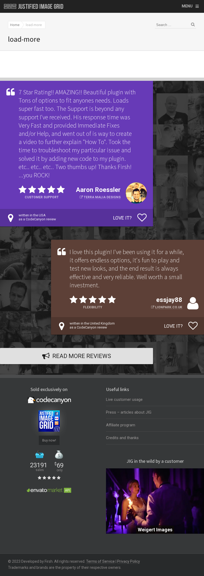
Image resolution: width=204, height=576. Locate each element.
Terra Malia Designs (102, 197)
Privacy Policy (128, 561)
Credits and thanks (122, 437)
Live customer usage (124, 399)
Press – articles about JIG (128, 412)
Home (14, 25)
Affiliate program (120, 425)
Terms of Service (100, 561)
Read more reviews (81, 356)
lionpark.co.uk (168, 307)
